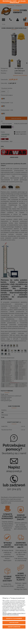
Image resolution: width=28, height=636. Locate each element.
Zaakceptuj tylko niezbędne (14, 618)
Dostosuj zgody (14, 622)
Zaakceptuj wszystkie (14, 626)
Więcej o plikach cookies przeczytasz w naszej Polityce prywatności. (13, 614)
